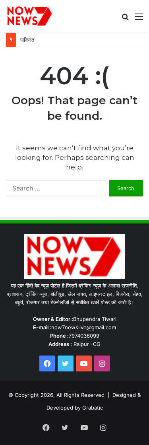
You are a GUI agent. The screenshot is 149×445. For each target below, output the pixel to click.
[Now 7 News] (30, 16)
